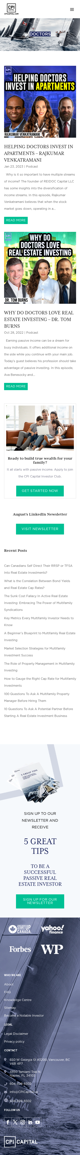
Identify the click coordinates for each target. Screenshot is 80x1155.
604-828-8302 (20, 1083)
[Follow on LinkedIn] (30, 1122)
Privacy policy (14, 1041)
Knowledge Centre (17, 1000)
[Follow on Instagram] (22, 1122)
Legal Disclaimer (16, 1033)
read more (16, 220)
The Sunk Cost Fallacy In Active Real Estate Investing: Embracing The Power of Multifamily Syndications (38, 603)
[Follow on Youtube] (37, 1122)
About (8, 984)
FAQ (7, 992)
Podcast (32, 166)
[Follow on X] (15, 1122)
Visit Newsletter (40, 529)
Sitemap (10, 1007)
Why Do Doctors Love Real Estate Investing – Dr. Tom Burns (39, 319)
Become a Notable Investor (24, 1015)
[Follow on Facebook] (8, 1122)
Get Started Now (40, 491)
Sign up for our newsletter (40, 901)
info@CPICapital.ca (24, 1092)
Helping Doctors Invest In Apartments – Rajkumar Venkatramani (38, 153)
